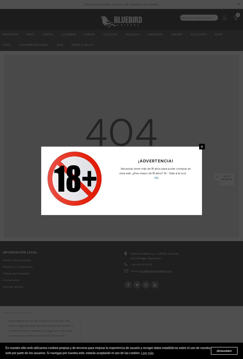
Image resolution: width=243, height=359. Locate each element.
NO (156, 178)
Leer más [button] (147, 353)
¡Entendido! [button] (224, 350)
